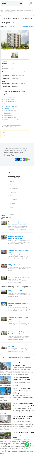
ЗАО (5, 97)
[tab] (9, 172)
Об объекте (3, 26)
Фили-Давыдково (11, 97)
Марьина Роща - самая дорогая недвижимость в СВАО (23, 435)
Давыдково (7, 108)
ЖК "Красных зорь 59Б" (15, 291)
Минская (6, 115)
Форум (12, 26)
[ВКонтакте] (16, 159)
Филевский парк (8, 110)
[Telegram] (21, 159)
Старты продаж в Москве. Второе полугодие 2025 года (22, 391)
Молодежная (7, 113)
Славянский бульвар (9, 106)
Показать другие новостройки (15, 210)
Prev (0, 15)
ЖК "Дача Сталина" (14, 265)
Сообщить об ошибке (28, 26)
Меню (4, 3)
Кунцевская (7, 99)
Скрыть (10, 214)
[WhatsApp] (26, 159)
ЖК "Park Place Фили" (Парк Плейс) (18, 277)
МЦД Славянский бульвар (10, 119)
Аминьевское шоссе (9, 101)
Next (33, 15)
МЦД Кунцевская (8, 117)
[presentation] (9, 172)
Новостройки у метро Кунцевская (16, 286)
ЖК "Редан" (11, 346)
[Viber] (24, 159)
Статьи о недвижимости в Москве (15, 357)
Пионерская (7, 103)
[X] (18, 159)
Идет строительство (18, 75)
